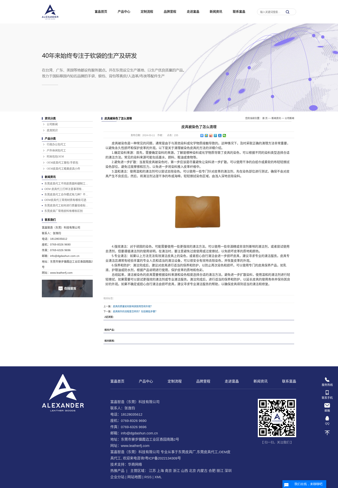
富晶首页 (101, 11)
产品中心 (124, 11)
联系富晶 (239, 11)
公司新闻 (52, 124)
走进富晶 (193, 11)
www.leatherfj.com (135, 446)
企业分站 (117, 477)
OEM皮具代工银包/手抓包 (62, 162)
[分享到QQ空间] (206, 135)
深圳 (228, 471)
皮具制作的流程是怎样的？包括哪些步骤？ (135, 311)
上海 (160, 471)
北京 (192, 471)
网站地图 (134, 477)
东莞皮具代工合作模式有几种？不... (66, 194)
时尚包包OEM (55, 156)
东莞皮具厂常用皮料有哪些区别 (63, 210)
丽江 (220, 471)
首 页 (265, 118)
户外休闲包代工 (56, 150)
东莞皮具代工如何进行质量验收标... (66, 205)
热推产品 (117, 471)
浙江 (176, 471)
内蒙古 (202, 471)
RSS (148, 477)
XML (158, 477)
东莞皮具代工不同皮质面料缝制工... (66, 183)
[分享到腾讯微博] (215, 135)
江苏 (152, 471)
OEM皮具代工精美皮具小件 (63, 168)
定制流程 (147, 11)
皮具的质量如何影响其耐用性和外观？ (133, 306)
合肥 (212, 471)
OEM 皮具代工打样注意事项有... (64, 189)
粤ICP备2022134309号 (163, 458)
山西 (184, 471)
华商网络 (135, 464)
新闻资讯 (216, 11)
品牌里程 (170, 11)
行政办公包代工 (56, 144)
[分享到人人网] (220, 135)
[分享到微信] (224, 135)
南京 (168, 471)
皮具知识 (52, 130)
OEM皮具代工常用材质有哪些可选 (65, 199)
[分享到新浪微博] (211, 135)
